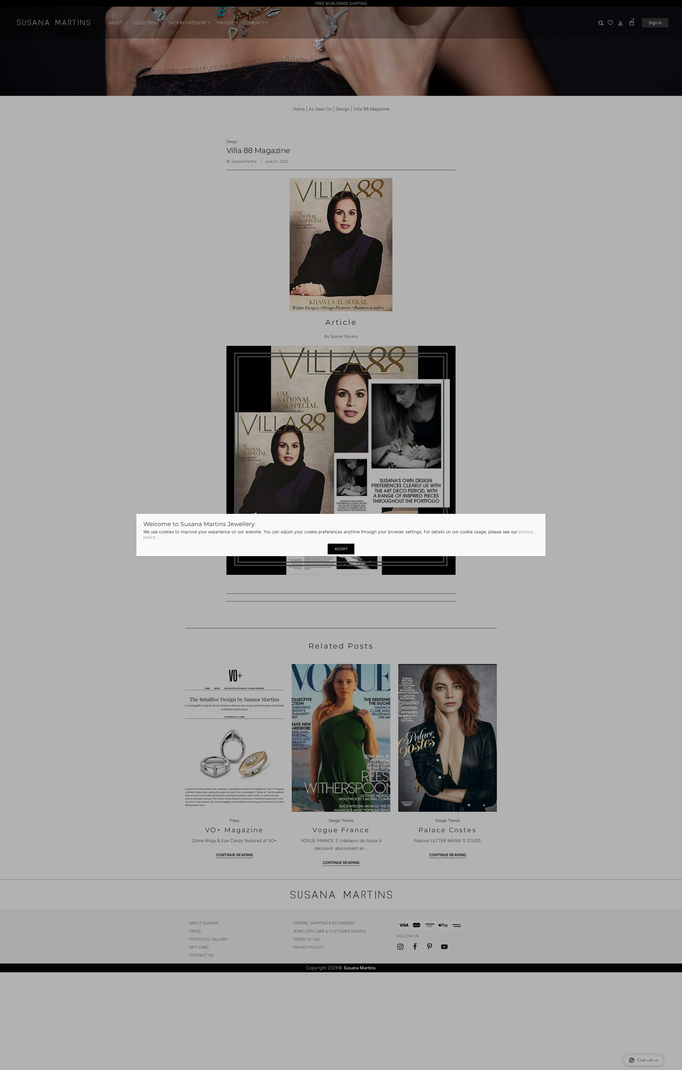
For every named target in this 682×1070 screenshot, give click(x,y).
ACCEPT (341, 549)
